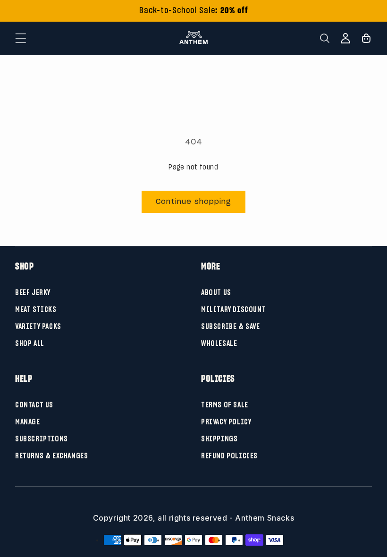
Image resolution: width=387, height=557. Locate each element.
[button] (20, 38)
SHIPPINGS (219, 438)
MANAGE (27, 421)
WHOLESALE (219, 343)
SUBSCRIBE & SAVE (230, 326)
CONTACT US (34, 404)
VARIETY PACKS (38, 326)
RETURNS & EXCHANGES (51, 455)
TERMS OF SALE (224, 404)
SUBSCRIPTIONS (41, 438)
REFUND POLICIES (229, 455)
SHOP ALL (29, 343)
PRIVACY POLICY (226, 421)
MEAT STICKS (36, 309)
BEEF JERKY (32, 292)
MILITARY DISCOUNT (233, 309)
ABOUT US (216, 292)
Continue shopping (193, 201)
